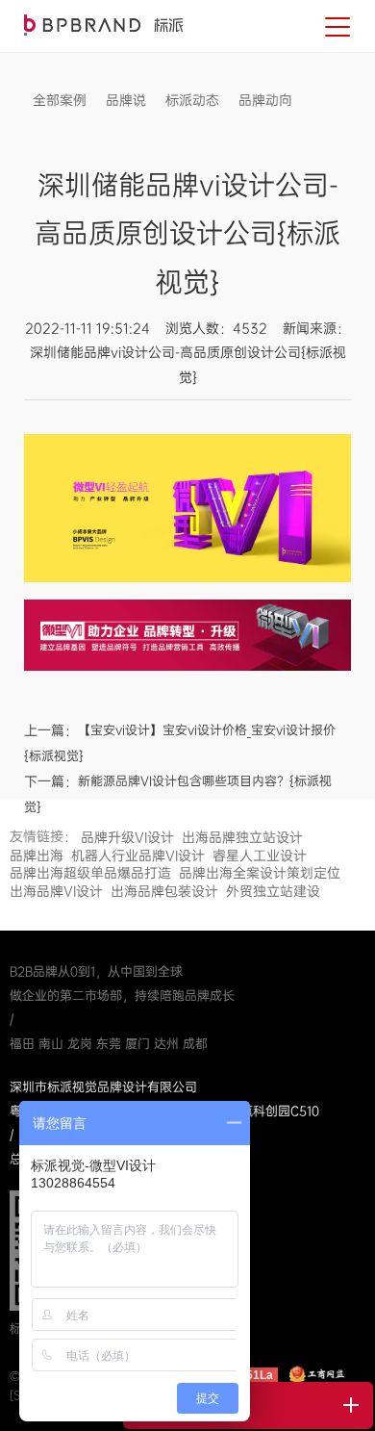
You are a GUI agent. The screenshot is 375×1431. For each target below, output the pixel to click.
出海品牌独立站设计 (242, 837)
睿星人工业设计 (259, 855)
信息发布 (60, 129)
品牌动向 (265, 100)
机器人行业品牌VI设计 (138, 855)
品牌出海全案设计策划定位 (259, 873)
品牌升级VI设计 (127, 837)
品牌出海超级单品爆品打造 (90, 873)
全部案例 (60, 100)
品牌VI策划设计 (103, 25)
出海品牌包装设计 (164, 891)
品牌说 (126, 100)
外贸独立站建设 (273, 891)
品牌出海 (36, 855)
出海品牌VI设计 (56, 891)
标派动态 (192, 100)
